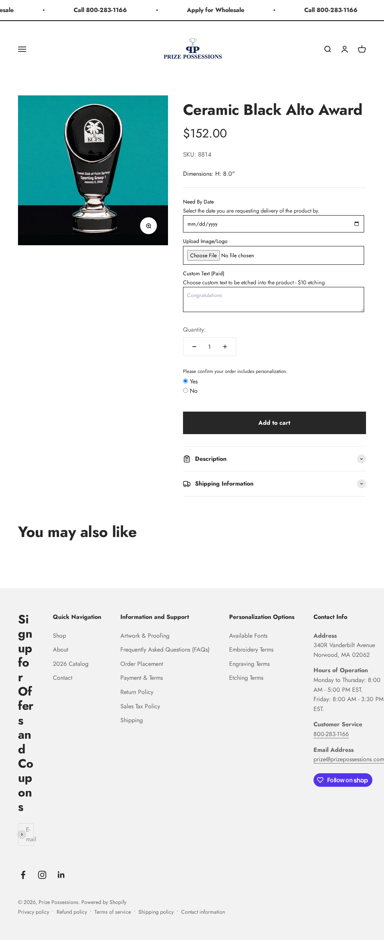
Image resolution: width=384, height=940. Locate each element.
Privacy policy (33, 912)
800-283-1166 (331, 734)
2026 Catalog (70, 663)
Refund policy (72, 912)
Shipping (131, 720)
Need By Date (198, 201)
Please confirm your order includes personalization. (235, 371)
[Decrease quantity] (194, 347)
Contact (62, 677)
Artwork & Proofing (145, 635)
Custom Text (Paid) (203, 273)
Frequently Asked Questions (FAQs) (165, 649)
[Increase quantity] (225, 347)
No (194, 390)
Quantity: (194, 329)
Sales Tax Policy (140, 706)
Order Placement (141, 663)
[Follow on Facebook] (23, 875)
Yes (194, 381)
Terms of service (112, 912)
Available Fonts (248, 635)
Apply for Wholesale (211, 10)
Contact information (203, 912)
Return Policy (136, 692)
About (60, 649)
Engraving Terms (249, 663)
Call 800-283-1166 (95, 10)
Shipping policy (156, 912)
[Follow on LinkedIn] (61, 875)
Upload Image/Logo (205, 241)
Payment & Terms (141, 677)
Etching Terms (246, 677)
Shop (59, 635)
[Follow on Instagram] (42, 875)
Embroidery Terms (251, 649)
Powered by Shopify (103, 902)
